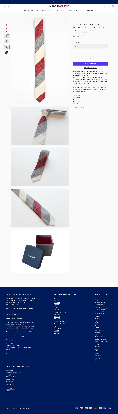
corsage (98, 345)
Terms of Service (10, 390)
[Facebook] (79, 107)
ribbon (96, 350)
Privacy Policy (12, 376)
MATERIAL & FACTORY (45, 10)
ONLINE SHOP (29, 10)
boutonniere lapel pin (102, 340)
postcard (98, 359)
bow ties (98, 317)
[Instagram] (6, 353)
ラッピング (76, 43)
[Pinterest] (83, 107)
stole (97, 326)
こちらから (18, 314)
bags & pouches (99, 331)
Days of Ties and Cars (60, 322)
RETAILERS (80, 10)
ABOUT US (61, 10)
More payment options (90, 67)
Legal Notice (13, 371)
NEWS (56, 299)
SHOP (70, 10)
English (7, 6)
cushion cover (99, 336)
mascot (98, 354)
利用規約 (56, 331)
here (23, 336)
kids (96, 322)
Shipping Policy (10, 385)
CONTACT (90, 10)
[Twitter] (81, 107)
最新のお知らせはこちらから (59, 1)
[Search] (109, 6)
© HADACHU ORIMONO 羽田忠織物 (18, 408)
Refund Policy (10, 380)
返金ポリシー (57, 334)
